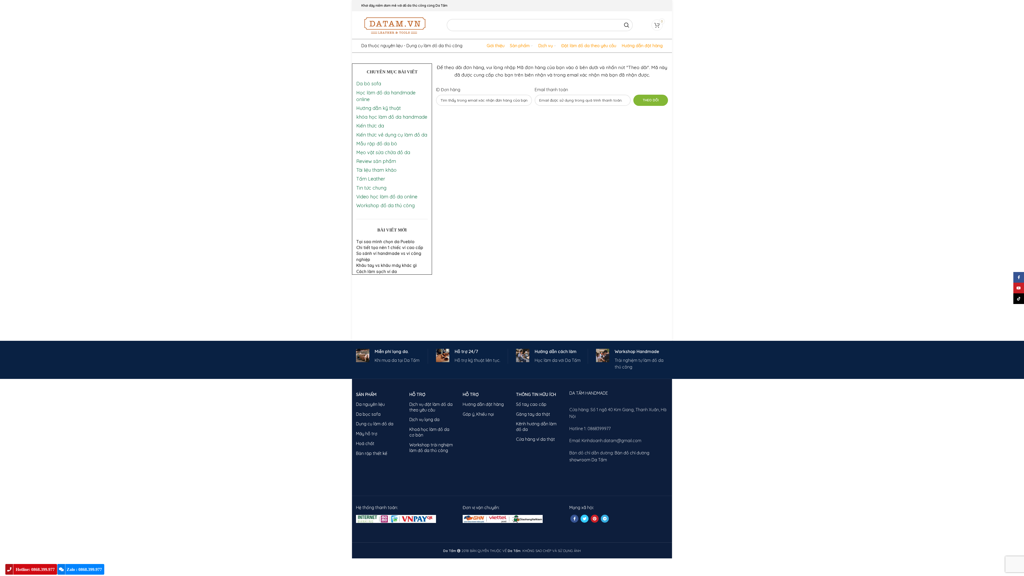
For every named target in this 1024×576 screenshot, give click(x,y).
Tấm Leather (370, 179)
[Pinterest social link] (595, 519)
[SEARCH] (627, 25)
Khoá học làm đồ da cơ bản (429, 432)
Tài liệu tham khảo (376, 170)
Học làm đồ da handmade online (385, 96)
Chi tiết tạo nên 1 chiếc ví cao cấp (389, 247)
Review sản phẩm (376, 161)
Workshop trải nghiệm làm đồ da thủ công (431, 447)
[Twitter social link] (585, 519)
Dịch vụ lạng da (424, 419)
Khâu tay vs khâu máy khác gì (386, 265)
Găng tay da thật (533, 414)
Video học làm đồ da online (386, 197)
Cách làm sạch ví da (376, 271)
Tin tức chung (371, 188)
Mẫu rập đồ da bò (376, 144)
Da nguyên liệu (370, 404)
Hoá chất (365, 443)
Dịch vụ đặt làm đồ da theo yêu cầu (431, 407)
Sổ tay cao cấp (531, 404)
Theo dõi (651, 100)
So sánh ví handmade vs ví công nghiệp (388, 256)
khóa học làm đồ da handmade (391, 117)
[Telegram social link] (605, 519)
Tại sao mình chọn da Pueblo (385, 241)
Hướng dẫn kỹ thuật (378, 108)
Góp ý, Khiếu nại (478, 414)
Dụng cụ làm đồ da (374, 423)
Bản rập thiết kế (371, 453)
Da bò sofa (368, 84)
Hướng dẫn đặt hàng (483, 404)
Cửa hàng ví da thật (535, 439)
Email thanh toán (551, 89)
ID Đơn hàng (448, 89)
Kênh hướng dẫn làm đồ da (536, 426)
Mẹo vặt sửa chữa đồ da (383, 152)
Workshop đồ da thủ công (385, 205)
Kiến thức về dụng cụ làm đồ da (391, 135)
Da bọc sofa (368, 414)
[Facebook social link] (574, 519)
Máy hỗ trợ (366, 433)
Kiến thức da (370, 126)
